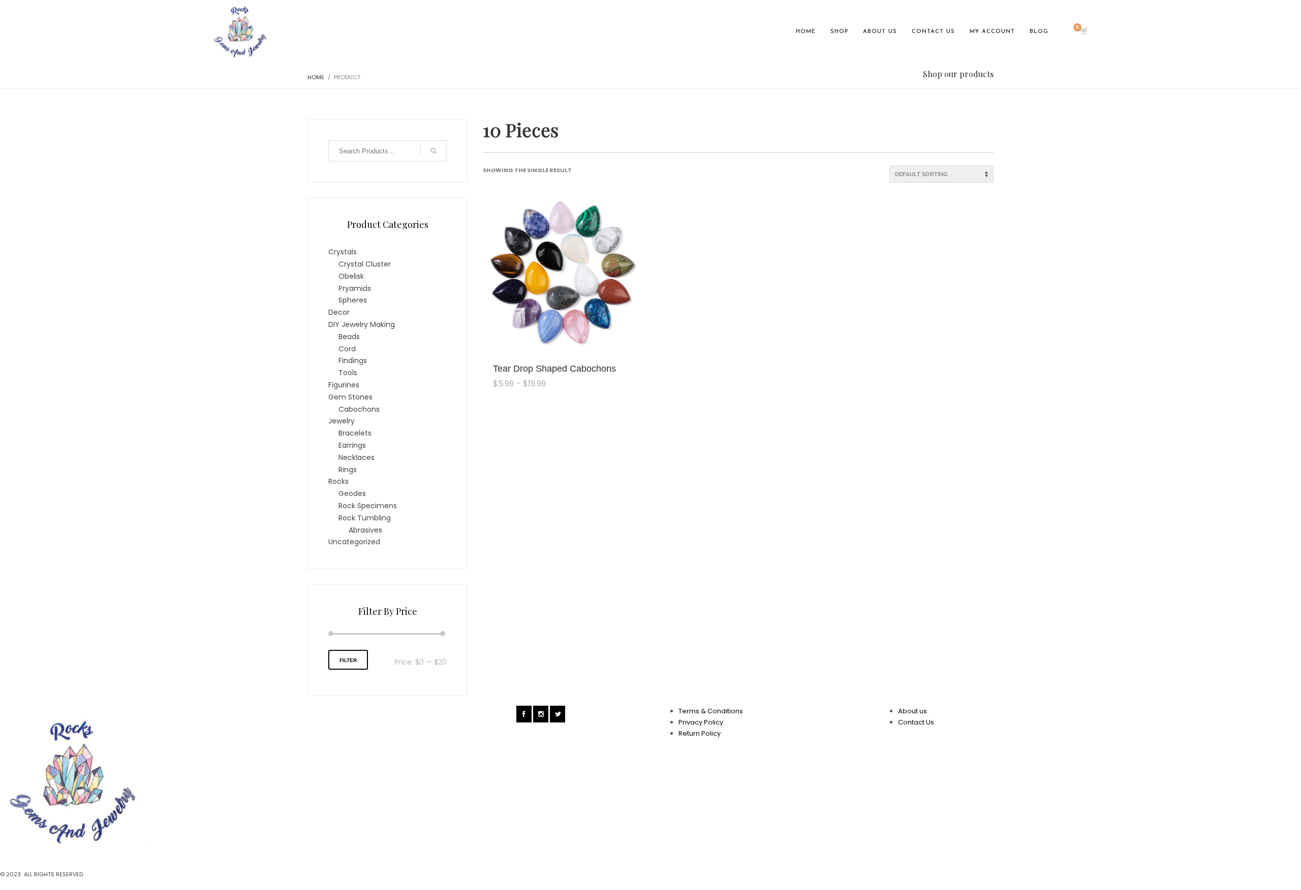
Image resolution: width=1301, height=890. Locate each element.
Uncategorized (354, 542)
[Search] (433, 150)
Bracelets (354, 433)
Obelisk (351, 276)
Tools (347, 373)
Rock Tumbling (364, 518)
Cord (347, 349)
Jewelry (341, 421)
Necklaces (356, 457)
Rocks (338, 481)
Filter (348, 660)
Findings (352, 360)
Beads (349, 337)
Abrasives (365, 530)
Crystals (342, 252)
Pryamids (354, 288)
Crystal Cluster (364, 264)
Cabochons (359, 409)
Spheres (352, 300)
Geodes (352, 493)
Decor (339, 312)
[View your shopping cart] (1083, 32)
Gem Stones (350, 397)
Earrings (352, 445)
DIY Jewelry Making (361, 324)
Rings (347, 470)
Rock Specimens (367, 506)
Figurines (343, 385)
